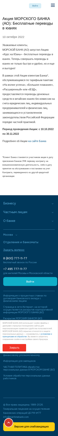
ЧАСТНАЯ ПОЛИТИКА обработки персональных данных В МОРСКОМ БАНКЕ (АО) (29, 368)
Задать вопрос (13, 250)
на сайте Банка (37, 141)
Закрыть (14, 347)
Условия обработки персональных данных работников (26, 377)
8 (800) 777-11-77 (15, 258)
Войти (35, 6)
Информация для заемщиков (19, 361)
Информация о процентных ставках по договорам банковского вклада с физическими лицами (25, 298)
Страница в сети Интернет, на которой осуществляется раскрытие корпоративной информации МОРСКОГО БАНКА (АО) (28, 310)
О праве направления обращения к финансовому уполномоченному (22, 354)
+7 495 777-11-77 (15, 269)
